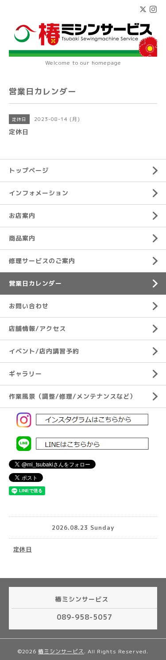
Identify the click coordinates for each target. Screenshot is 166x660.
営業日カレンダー (35, 283)
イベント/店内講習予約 (44, 351)
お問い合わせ (29, 306)
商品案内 (22, 238)
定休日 (22, 549)
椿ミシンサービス (61, 651)
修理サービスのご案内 (42, 260)
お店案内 (22, 215)
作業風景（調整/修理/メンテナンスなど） (72, 396)
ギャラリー (25, 373)
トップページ (29, 170)
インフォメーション (39, 193)
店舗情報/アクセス (37, 328)
